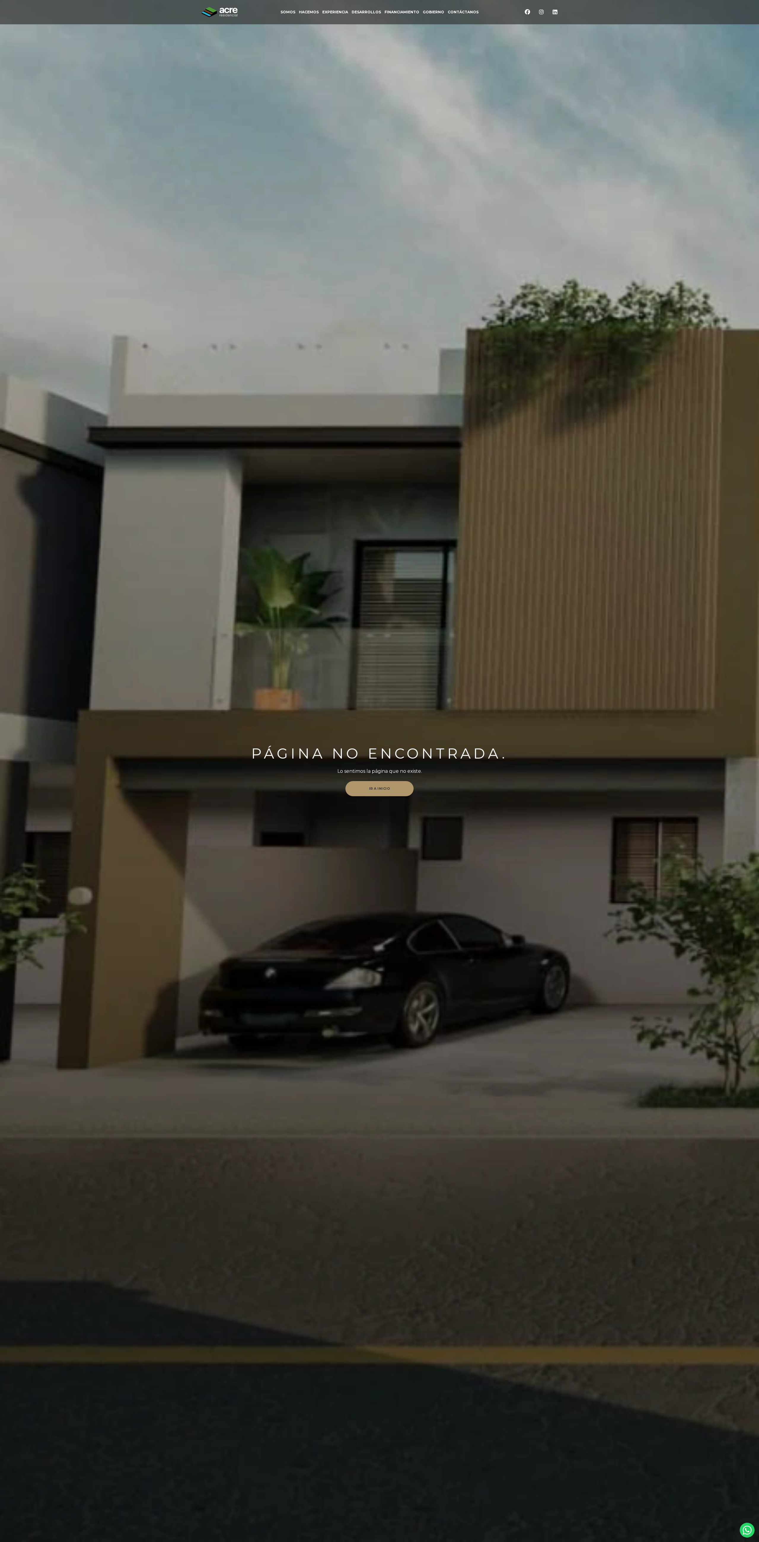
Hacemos (309, 12)
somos (287, 12)
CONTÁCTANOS (463, 12)
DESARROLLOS (366, 12)
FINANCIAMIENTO (402, 12)
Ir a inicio (379, 788)
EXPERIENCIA (335, 12)
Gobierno (433, 12)
